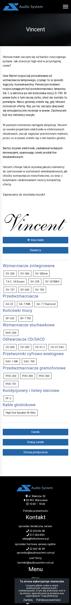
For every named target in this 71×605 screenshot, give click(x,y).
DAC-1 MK (12, 361)
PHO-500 (44, 376)
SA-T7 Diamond (46, 304)
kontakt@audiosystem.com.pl (36, 562)
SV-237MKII (52, 281)
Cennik (35, 432)
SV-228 (34, 281)
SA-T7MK (25, 304)
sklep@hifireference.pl (35, 538)
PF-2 (8, 398)
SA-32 (9, 304)
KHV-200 (11, 332)
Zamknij (28, 599)
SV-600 (24, 289)
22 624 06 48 (37, 531)
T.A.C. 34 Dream (15, 281)
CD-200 (24, 347)
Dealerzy (35, 250)
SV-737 (10, 289)
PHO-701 (11, 384)
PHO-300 (27, 376)
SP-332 (10, 318)
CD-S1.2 (40, 347)
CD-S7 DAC (57, 347)
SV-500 (24, 273)
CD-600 (10, 347)
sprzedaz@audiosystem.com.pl (35, 552)
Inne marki (37, 240)
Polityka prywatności (35, 510)
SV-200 (10, 273)
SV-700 (39, 289)
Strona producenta (35, 452)
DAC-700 (29, 361)
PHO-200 (11, 376)
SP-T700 (25, 318)
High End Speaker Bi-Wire (21, 412)
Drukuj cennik (35, 442)
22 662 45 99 (37, 548)
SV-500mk (41, 273)
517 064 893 (36, 535)
